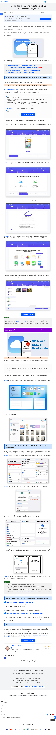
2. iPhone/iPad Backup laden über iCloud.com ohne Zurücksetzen (22, 69)
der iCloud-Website (28, 378)
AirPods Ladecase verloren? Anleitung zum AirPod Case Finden (27, 678)
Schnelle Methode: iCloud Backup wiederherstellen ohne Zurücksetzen (21, 65)
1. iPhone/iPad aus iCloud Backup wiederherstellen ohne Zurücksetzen (23, 67)
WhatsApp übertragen (33, 695)
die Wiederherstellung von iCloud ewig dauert (26, 591)
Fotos (46, 107)
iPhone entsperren (22, 695)
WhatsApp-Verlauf (37, 107)
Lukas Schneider (49, 12)
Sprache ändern (28, 724)
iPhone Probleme (13, 695)
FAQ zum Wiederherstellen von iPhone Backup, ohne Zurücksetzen (21, 72)
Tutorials (3, 708)
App (25, 107)
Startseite (7, 12)
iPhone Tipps (12, 12)
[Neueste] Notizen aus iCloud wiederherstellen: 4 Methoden (27, 680)
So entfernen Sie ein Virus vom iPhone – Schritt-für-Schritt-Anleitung (29, 673)
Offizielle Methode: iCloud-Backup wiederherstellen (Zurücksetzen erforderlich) (23, 70)
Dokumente (9, 108)
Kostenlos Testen (45, 19)
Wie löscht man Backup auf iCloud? (22, 675)
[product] (4, 2)
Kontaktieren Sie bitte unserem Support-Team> (34, 686)
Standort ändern (43, 695)
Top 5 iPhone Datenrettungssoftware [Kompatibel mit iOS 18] (27, 682)
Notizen (17, 321)
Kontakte (24, 321)
